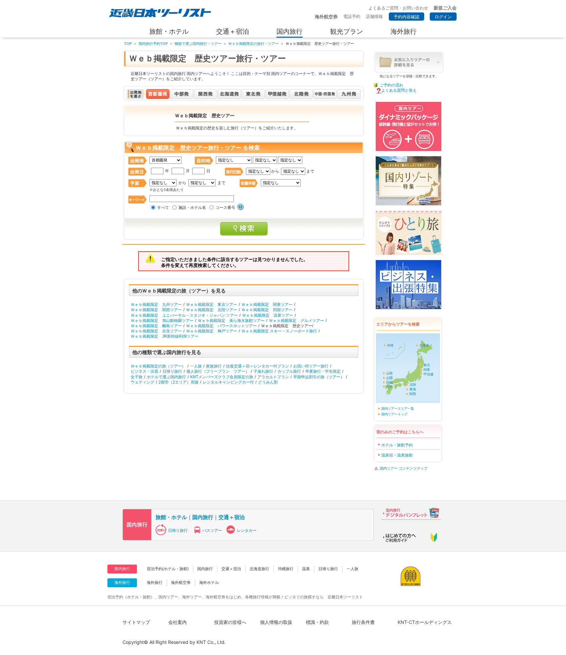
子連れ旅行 (263, 371)
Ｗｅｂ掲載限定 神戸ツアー (211, 331)
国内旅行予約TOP (153, 44)
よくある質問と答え (399, 90)
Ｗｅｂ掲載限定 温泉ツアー (267, 315)
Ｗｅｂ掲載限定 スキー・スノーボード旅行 (279, 331)
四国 (389, 382)
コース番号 (225, 207)
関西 (412, 394)
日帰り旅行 (172, 371)
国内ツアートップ (394, 414)
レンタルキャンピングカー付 (228, 382)
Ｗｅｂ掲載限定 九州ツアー (156, 304)
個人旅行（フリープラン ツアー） (217, 371)
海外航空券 (181, 582)
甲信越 (428, 374)
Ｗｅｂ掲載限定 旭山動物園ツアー (162, 320)
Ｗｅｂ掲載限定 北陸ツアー (211, 310)
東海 (412, 389)
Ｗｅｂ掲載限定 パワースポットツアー (221, 326)
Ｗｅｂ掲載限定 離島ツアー (156, 326)
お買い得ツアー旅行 (311, 366)
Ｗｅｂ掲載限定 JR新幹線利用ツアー (164, 336)
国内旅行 (202, 517)
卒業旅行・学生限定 (323, 371)
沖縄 (390, 345)
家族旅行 (214, 366)
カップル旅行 (289, 371)
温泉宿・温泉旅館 (397, 455)
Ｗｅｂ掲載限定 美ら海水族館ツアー (231, 320)
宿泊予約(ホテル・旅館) (168, 569)
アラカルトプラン (273, 377)
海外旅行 (154, 582)
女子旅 (136, 377)
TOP (128, 44)
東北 (427, 365)
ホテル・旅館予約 (397, 445)
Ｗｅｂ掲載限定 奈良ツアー (156, 331)
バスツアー (212, 530)
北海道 (424, 345)
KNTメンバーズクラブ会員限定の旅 (221, 377)
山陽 (389, 378)
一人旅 (196, 366)
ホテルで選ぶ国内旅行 (166, 377)
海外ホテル (209, 582)
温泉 (306, 569)
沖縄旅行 (285, 569)
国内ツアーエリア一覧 (397, 408)
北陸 (412, 384)
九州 (389, 386)
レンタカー (246, 530)
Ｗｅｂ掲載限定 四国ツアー (266, 310)
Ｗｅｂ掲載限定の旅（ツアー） (158, 366)
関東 (427, 369)
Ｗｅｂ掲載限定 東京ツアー (211, 304)
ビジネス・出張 (144, 371)
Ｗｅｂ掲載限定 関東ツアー (266, 304)
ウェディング (142, 382)
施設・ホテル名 (192, 207)
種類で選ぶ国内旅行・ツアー (198, 44)
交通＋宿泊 (231, 517)
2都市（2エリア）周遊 (178, 382)
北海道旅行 (259, 569)
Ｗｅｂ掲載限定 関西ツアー (156, 310)
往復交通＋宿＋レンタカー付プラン (257, 366)
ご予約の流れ (391, 85)
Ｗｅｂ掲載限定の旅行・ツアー (253, 44)
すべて (163, 207)
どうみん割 (268, 382)
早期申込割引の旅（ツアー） (318, 377)
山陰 (389, 373)
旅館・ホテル (171, 517)
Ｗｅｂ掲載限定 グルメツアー (296, 320)
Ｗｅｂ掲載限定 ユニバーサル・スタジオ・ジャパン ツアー (184, 315)
